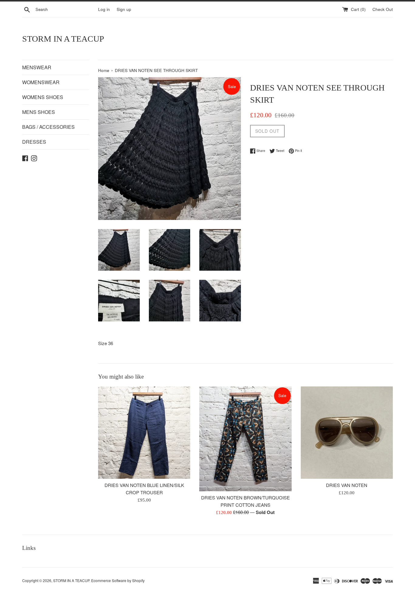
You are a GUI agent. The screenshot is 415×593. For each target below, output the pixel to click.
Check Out (382, 9)
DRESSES (34, 141)
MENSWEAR (36, 67)
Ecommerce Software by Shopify (118, 580)
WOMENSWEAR (41, 82)
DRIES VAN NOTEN (346, 485)
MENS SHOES (38, 111)
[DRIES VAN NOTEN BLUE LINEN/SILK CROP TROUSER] (144, 432)
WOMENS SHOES (42, 97)
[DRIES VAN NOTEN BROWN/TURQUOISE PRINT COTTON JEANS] (245, 438)
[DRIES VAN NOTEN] (347, 432)
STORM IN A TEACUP (63, 38)
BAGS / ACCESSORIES (48, 126)
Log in (104, 9)
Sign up (124, 9)
